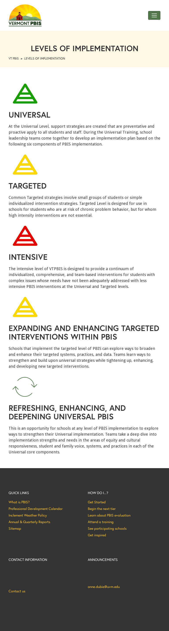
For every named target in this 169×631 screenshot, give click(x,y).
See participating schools (107, 528)
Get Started (97, 502)
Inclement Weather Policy (28, 515)
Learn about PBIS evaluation (109, 515)
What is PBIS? (19, 502)
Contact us (17, 591)
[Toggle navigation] (154, 15)
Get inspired (97, 535)
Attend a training (101, 522)
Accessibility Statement (145, 619)
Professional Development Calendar (35, 508)
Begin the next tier (102, 508)
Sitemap (15, 528)
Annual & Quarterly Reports (29, 522)
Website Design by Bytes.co (27, 624)
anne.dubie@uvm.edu (104, 586)
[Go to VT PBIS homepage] (25, 15)
